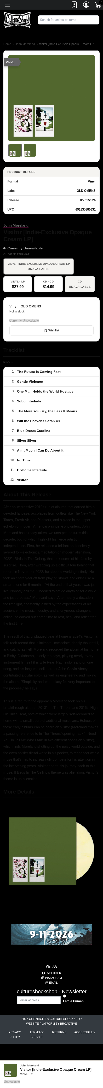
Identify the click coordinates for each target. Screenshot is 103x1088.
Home (7, 44)
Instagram (53, 978)
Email (53, 982)
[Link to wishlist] (74, 5)
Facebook (53, 973)
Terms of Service (37, 1035)
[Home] (17, 20)
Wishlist (53, 330)
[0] (98, 5)
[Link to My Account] (86, 5)
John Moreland (25, 44)
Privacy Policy (15, 1035)
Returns (59, 1032)
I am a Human (73, 1001)
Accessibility (85, 1032)
